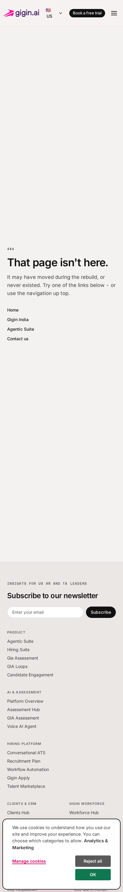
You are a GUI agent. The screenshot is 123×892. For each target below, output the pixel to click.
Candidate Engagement (30, 674)
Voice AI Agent (21, 726)
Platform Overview (25, 701)
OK (93, 874)
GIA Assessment (23, 717)
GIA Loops (17, 666)
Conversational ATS (26, 752)
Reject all (93, 861)
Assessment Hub (23, 709)
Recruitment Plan (23, 761)
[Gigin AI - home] (21, 13)
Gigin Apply (18, 777)
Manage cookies (29, 861)
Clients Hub (18, 812)
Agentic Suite (20, 329)
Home (13, 309)
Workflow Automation (28, 769)
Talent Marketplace (26, 786)
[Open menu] (114, 13)
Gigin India (18, 319)
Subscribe (101, 612)
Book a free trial (87, 12)
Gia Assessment (22, 657)
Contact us (18, 338)
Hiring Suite (18, 649)
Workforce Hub (84, 812)
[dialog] (61, 854)
